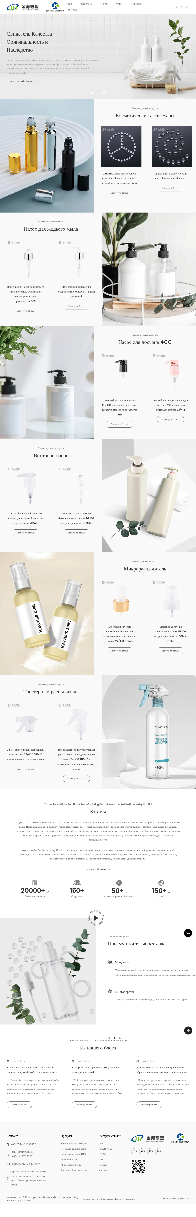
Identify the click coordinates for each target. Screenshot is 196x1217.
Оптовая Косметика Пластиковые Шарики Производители (109, 1198)
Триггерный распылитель (74, 1170)
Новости (136, 4)
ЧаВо (119, 4)
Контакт (72, 9)
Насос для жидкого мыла (88, 6)
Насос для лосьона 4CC (73, 1154)
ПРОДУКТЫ (86, 4)
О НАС (104, 4)
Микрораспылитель (71, 1164)
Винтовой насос (69, 1159)
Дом (69, 4)
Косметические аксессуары (75, 1143)
